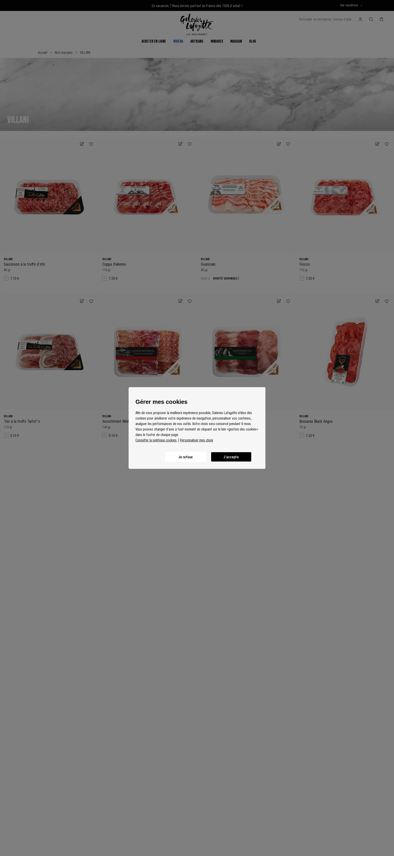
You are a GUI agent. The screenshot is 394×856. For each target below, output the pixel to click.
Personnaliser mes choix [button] (196, 440)
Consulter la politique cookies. (156, 440)
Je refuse (186, 457)
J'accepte (231, 457)
